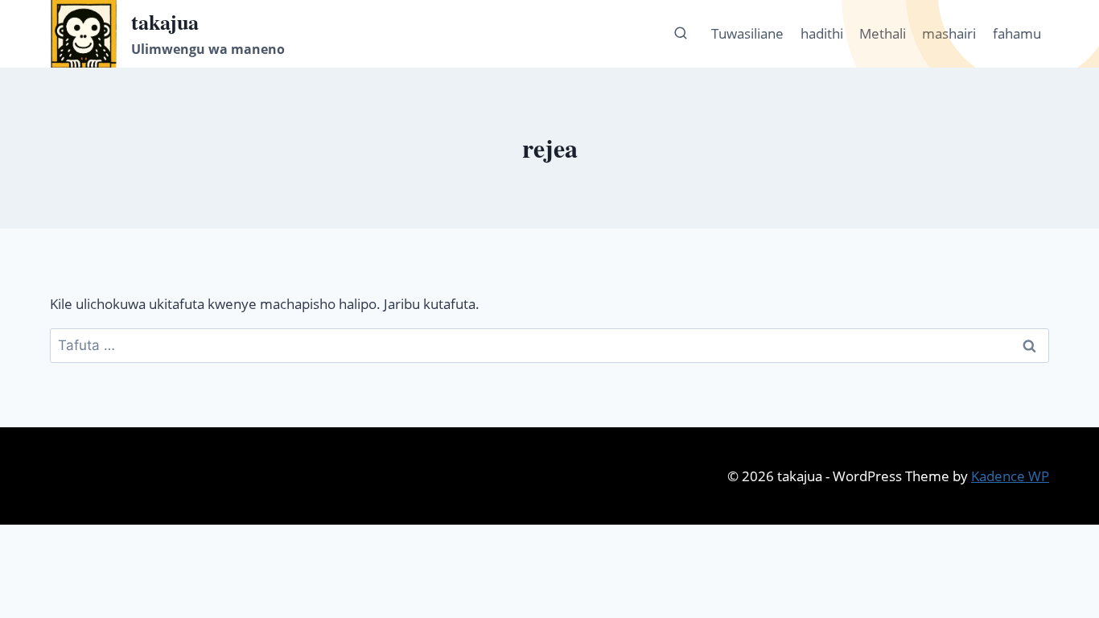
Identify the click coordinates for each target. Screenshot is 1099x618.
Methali (882, 33)
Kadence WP (1010, 476)
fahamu (1017, 33)
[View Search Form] (680, 33)
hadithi (822, 33)
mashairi (949, 33)
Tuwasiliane (747, 33)
